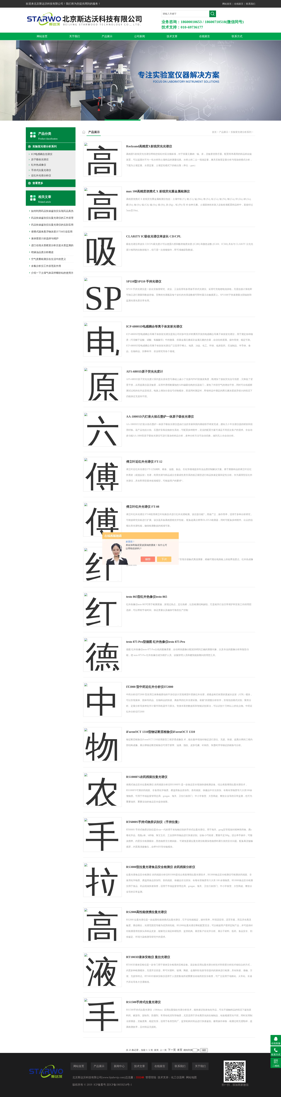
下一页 (172, 1050)
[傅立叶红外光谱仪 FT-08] (102, 516)
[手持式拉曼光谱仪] (102, 1011)
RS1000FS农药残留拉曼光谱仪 (146, 776)
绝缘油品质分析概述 (42, 252)
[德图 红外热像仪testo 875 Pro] (102, 651)
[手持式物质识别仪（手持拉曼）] (102, 831)
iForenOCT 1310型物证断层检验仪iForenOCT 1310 (160, 731)
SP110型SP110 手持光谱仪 (143, 281)
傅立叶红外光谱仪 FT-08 (142, 506)
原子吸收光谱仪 (40, 159)
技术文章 (172, 36)
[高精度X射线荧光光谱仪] (102, 155)
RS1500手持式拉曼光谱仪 (143, 1002)
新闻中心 (119, 1066)
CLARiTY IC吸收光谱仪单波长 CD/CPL (153, 236)
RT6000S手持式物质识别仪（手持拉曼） (153, 822)
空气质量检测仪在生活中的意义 (48, 259)
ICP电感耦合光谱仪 (41, 154)
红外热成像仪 (38, 164)
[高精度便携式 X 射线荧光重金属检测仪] (102, 200)
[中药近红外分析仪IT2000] (102, 696)
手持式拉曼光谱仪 (41, 170)
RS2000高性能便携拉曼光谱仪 (146, 912)
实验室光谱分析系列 (44, 146)
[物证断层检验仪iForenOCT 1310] (102, 741)
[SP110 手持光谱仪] (102, 290)
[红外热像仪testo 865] (102, 606)
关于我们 (74, 36)
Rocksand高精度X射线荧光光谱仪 (149, 146)
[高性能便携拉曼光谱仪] (102, 921)
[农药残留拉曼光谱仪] (102, 786)
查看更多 (37, 183)
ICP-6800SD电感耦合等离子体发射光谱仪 (154, 326)
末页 (179, 1050)
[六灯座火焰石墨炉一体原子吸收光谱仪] (102, 425)
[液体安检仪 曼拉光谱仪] (102, 966)
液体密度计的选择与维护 (44, 238)
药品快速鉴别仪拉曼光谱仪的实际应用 (52, 224)
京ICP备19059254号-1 (119, 1084)
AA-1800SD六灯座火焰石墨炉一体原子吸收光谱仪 (160, 416)
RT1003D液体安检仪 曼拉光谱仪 (148, 957)
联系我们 (250, 3)
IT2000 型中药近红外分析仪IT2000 (149, 686)
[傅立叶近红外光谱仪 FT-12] (102, 471)
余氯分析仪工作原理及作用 (46, 266)
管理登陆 (150, 1077)
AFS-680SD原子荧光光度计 (144, 371)
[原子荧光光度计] (102, 380)
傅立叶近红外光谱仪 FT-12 (144, 461)
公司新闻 (139, 36)
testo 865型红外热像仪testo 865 (146, 596)
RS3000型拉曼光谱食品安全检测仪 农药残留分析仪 (160, 867)
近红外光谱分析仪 (41, 175)
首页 (214, 132)
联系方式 (237, 36)
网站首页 (226, 3)
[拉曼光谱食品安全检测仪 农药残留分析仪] (102, 876)
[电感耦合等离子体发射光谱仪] (102, 335)
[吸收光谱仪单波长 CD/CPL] (102, 245)
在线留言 (238, 3)
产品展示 (107, 36)
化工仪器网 (177, 1077)
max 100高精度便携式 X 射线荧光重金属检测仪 (158, 191)
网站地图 (191, 1077)
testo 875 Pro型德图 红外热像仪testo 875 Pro (155, 641)
